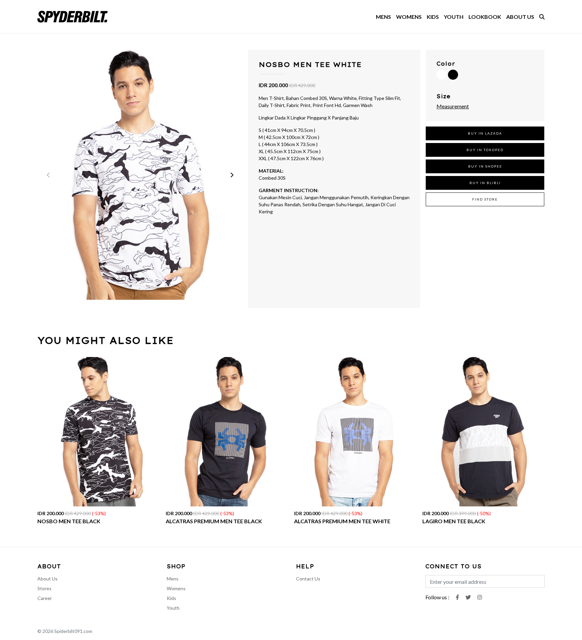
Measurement (453, 106)
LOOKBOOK (484, 16)
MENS (383, 16)
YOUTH (453, 16)
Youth (173, 608)
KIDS (433, 16)
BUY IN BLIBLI (485, 183)
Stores (44, 588)
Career (44, 598)
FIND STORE (485, 199)
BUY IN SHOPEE (485, 166)
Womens (176, 588)
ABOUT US (520, 16)
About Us (47, 578)
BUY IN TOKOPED (485, 150)
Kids (171, 598)
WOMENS (409, 16)
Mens (173, 578)
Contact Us (308, 578)
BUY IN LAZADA (485, 133)
